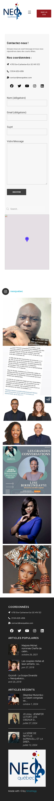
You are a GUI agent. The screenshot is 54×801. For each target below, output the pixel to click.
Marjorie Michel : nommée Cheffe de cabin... (32, 648)
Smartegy (31, 791)
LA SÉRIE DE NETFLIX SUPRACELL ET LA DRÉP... (33, 737)
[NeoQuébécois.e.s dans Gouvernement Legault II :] (27, 421)
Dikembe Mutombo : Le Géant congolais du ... (33, 698)
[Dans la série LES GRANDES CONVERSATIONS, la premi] (27, 470)
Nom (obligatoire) (16, 98)
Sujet (10, 127)
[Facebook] (11, 85)
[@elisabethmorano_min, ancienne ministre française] (27, 520)
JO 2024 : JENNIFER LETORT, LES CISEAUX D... (33, 717)
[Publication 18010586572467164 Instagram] (27, 371)
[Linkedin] (42, 85)
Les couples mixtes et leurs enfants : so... (33, 662)
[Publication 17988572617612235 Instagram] (27, 322)
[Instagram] (34, 85)
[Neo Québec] (12, 11)
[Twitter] (19, 85)
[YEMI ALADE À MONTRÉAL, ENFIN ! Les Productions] (27, 569)
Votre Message (15, 141)
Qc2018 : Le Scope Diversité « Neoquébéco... (22, 677)
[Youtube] (27, 85)
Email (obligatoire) (16, 112)
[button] (44, 13)
